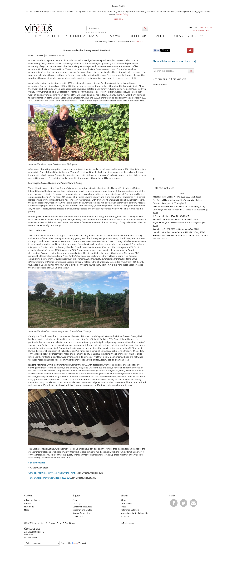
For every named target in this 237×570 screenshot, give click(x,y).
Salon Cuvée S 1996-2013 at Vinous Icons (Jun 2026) (176, 229)
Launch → (138, 41)
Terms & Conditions (66, 523)
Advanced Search (96, 32)
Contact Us (78, 516)
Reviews (93, 28)
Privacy (52, 523)
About (124, 500)
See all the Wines (36, 462)
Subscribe (206, 27)
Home (38, 36)
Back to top (128, 523)
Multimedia (75, 36)
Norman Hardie (160, 84)
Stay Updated (200, 30)
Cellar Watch (114, 36)
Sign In (192, 27)
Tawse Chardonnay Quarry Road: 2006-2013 (49, 477)
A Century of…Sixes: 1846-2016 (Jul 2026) (171, 216)
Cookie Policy (122, 14)
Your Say (195, 36)
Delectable (140, 36)
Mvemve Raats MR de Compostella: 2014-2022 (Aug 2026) (179, 206)
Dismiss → (118, 19)
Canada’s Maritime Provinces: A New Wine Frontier (52, 472)
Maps (93, 36)
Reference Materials (130, 510)
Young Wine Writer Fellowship (134, 513)
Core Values (126, 503)
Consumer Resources (82, 506)
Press (123, 506)
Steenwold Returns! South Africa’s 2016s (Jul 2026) (175, 219)
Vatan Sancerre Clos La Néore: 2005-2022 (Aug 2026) (177, 196)
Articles (54, 36)
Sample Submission (81, 513)
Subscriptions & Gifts (82, 510)
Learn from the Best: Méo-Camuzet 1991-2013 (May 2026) (179, 232)
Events (160, 36)
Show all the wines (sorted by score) (174, 61)
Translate (83, 543)
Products (125, 516)
